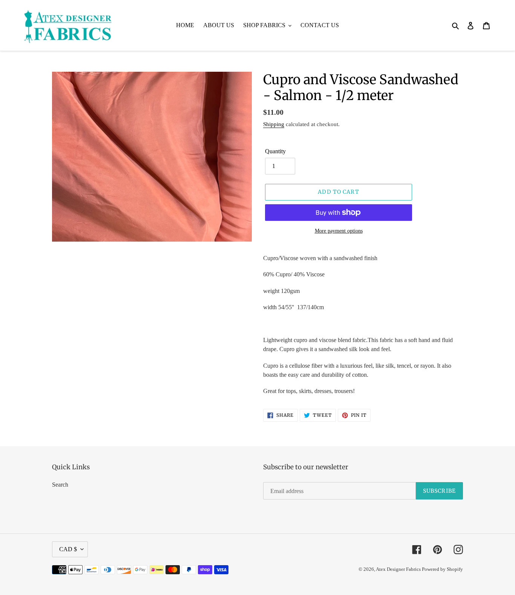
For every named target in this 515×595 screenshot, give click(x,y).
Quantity (275, 151)
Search (60, 484)
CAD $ (68, 549)
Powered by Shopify (442, 569)
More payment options (339, 231)
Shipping (273, 124)
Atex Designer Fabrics (399, 569)
